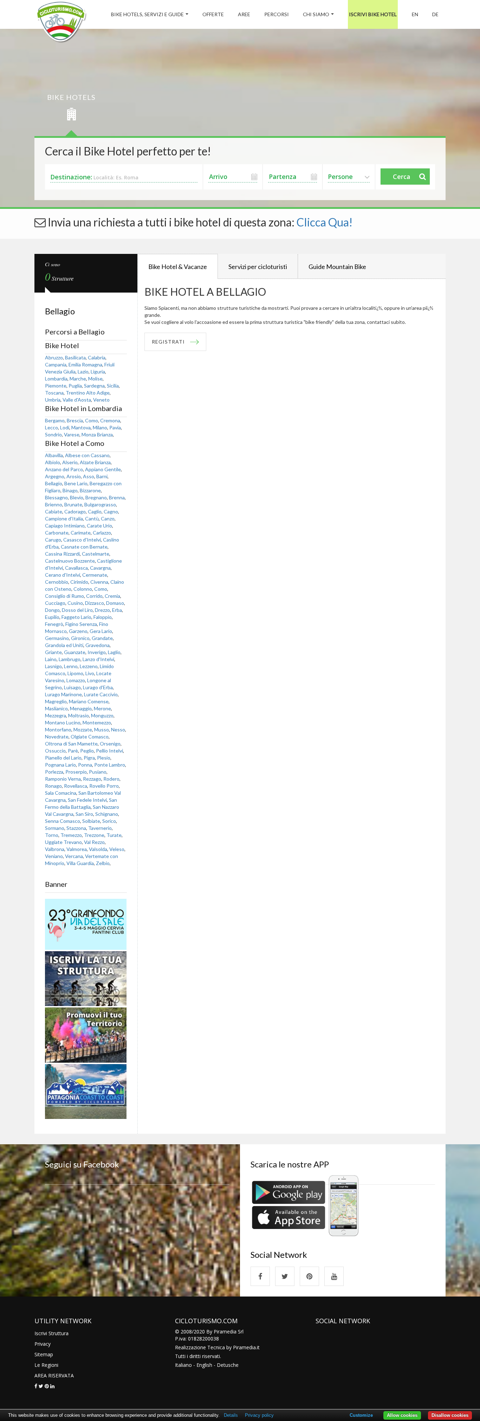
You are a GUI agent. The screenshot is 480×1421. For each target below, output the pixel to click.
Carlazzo (102, 533)
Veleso (116, 849)
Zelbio (103, 863)
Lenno (71, 666)
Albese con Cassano (87, 455)
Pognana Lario (60, 765)
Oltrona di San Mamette (71, 744)
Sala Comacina (60, 793)
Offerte (213, 14)
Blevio (76, 497)
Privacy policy (259, 1415)
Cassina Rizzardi (62, 554)
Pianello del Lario (63, 758)
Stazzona (76, 828)
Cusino (75, 603)
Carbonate (57, 533)
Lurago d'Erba (98, 687)
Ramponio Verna (63, 779)
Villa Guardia (80, 863)
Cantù (92, 518)
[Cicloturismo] (260, 1276)
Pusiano (97, 772)
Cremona (110, 420)
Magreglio (56, 701)
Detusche (228, 1365)
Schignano (106, 814)
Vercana (74, 856)
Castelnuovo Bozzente (70, 561)
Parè (73, 751)
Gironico (80, 638)
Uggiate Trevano (63, 842)
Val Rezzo (94, 842)
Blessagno (56, 497)
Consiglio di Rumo (64, 596)
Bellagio (53, 483)
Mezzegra (55, 715)
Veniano (54, 856)
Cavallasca (76, 568)
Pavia (115, 427)
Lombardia (56, 379)
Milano (100, 427)
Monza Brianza (97, 434)
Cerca (401, 176)
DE (435, 14)
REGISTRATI (168, 342)
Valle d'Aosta (77, 400)
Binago (70, 490)
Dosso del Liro (77, 610)
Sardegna (94, 386)
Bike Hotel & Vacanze (177, 266)
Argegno (54, 476)
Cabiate (53, 511)
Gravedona (97, 645)
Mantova (81, 427)
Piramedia (244, 1347)
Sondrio (53, 434)
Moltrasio (78, 715)
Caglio (95, 511)
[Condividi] (35, 1386)
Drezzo (102, 610)
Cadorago (75, 511)
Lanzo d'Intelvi (98, 659)
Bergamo (55, 420)
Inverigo (96, 652)
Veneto (101, 400)
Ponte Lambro (109, 765)
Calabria (96, 357)
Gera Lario (101, 631)
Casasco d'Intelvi (82, 540)
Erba (117, 610)
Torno (51, 835)
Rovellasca (75, 786)
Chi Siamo (316, 14)
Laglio (114, 652)
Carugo (53, 540)
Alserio (70, 462)
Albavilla (54, 455)
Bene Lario (75, 483)
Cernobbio (56, 582)
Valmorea (76, 849)
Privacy (42, 1343)
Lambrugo (69, 659)
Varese (71, 434)
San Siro (84, 814)
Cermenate (94, 575)
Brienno (53, 504)
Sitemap (43, 1354)
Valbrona (54, 849)
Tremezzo (71, 835)
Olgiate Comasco (90, 737)
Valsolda (98, 849)
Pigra (89, 758)
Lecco (51, 427)
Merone (102, 708)
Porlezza (54, 772)
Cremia (112, 596)
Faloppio (102, 617)
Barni (102, 476)
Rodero (111, 779)
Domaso (115, 603)
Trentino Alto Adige (88, 393)
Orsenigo (110, 744)
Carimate (81, 533)
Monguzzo (102, 715)
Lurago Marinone (63, 694)
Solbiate (91, 821)
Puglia (75, 386)
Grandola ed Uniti (64, 645)
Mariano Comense (89, 701)
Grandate (102, 638)
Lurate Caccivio (101, 694)
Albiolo (52, 462)
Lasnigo (53, 666)
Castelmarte (95, 554)
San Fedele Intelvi (87, 800)
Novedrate (57, 737)
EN (415, 14)
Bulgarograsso (100, 504)
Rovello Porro (104, 786)
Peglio (87, 751)
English (204, 1365)
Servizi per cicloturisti (257, 266)
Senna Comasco (62, 821)
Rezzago (92, 779)
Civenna (99, 582)
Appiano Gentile (103, 469)
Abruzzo (54, 357)
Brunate (73, 504)
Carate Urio (99, 526)
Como (91, 420)
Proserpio (76, 772)
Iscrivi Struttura (51, 1333)
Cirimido (79, 582)
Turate (114, 835)
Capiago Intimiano (65, 526)
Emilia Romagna (85, 364)
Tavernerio (100, 828)
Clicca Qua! (325, 222)
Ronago (53, 786)
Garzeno (78, 631)
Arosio (73, 476)
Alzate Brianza (95, 462)
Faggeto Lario (76, 617)
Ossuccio (55, 751)
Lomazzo (75, 680)
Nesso (118, 729)
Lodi (64, 427)
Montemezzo (97, 722)
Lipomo (75, 673)
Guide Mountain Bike (337, 266)
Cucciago (55, 603)
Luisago (72, 687)
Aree (244, 14)
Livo (89, 673)
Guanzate (74, 652)
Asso (88, 476)
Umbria (52, 400)
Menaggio (81, 708)
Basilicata (75, 357)
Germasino (57, 638)
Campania (55, 364)
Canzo (108, 518)
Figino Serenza (81, 624)
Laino (51, 659)
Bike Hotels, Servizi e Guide (147, 14)
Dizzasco (94, 603)
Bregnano (96, 497)
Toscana (54, 393)
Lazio (83, 372)
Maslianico (56, 708)
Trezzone (94, 835)
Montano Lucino (62, 722)
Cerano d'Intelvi (62, 575)
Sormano (54, 828)
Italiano (183, 1365)
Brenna (117, 497)
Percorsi (276, 14)
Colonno (82, 589)
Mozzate (82, 729)
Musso (101, 729)
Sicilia (113, 386)
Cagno (111, 511)
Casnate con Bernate (84, 547)
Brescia (75, 420)
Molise (95, 379)
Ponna (85, 765)
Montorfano (58, 729)
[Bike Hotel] (61, 23)
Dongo (52, 610)
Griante (53, 652)
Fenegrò (54, 624)
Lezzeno (89, 666)
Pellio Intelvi (109, 751)
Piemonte (55, 386)
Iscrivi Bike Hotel (373, 14)
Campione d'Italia (64, 518)
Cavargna (100, 568)
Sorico (109, 821)
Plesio (103, 758)
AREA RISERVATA (54, 1375)
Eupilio (52, 617)
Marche (78, 379)
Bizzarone (90, 490)
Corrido (94, 596)
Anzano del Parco (64, 469)
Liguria (98, 372)
